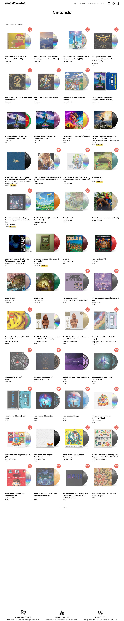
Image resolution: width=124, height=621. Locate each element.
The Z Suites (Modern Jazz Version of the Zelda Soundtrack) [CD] (47, 338)
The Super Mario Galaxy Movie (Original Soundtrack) (45, 137)
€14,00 (93, 345)
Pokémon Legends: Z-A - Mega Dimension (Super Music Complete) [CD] (17, 220)
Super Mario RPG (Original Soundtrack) (43, 456)
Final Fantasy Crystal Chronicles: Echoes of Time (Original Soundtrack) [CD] (76, 179)
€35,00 (93, 181)
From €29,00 (37, 302)
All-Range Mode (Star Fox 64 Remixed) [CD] (102, 378)
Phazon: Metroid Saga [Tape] (15, 416)
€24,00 (7, 63)
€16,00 (64, 263)
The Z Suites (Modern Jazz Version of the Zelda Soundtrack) (76, 338)
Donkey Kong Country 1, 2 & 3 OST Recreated (17, 338)
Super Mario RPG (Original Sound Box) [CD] (18, 456)
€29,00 (93, 422)
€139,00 (7, 343)
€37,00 (35, 500)
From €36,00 (37, 265)
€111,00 (64, 461)
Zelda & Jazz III (68, 218)
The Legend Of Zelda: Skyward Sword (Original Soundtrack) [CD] (76, 58)
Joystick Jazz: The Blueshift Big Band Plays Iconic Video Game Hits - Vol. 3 (105, 456)
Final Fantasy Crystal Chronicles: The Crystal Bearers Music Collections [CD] (47, 179)
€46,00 (93, 222)
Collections (13, 24)
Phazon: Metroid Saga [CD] (44, 416)
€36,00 (93, 304)
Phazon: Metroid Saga (71, 416)
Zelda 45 (66, 259)
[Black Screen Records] (15, 3)
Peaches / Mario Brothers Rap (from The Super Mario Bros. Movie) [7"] (75, 495)
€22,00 (93, 104)
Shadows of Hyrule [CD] (13, 377)
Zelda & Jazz (38, 298)
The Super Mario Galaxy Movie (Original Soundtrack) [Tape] (102, 99)
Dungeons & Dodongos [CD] (44, 377)
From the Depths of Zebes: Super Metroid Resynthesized (45, 495)
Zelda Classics (97, 177)
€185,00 (7, 185)
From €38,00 (8, 302)
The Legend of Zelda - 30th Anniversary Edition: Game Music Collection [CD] (103, 59)
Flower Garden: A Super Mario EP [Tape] (103, 338)
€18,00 (64, 500)
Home (6, 24)
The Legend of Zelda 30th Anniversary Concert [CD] (18, 99)
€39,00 (64, 63)
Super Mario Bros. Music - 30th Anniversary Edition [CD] (16, 58)
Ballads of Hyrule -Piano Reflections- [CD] (76, 378)
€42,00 (93, 144)
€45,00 (36, 142)
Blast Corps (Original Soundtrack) (104, 493)
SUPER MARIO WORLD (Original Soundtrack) (73, 456)
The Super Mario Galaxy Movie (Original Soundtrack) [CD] (16, 137)
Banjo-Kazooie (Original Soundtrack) (105, 218)
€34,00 (64, 222)
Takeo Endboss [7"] (99, 259)
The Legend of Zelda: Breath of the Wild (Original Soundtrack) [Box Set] (18, 178)
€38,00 (36, 63)
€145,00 (36, 461)
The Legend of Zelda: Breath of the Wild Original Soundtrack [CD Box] (46, 58)
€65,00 (64, 104)
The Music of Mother (70, 298)
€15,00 (93, 263)
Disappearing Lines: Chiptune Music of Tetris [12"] (47, 260)
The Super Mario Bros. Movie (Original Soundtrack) (76, 137)
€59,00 (7, 461)
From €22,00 (8, 381)
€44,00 (93, 497)
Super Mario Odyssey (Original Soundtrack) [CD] (16, 495)
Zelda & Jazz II (10, 298)
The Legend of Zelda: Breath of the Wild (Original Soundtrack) (104, 137)
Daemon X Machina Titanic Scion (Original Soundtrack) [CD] (17, 260)
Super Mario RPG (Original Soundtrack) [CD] (101, 417)
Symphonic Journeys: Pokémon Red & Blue (105, 299)
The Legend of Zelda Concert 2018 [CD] (46, 99)
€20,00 (36, 343)
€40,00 (7, 500)
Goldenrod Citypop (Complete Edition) (74, 99)
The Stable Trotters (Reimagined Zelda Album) (46, 219)
